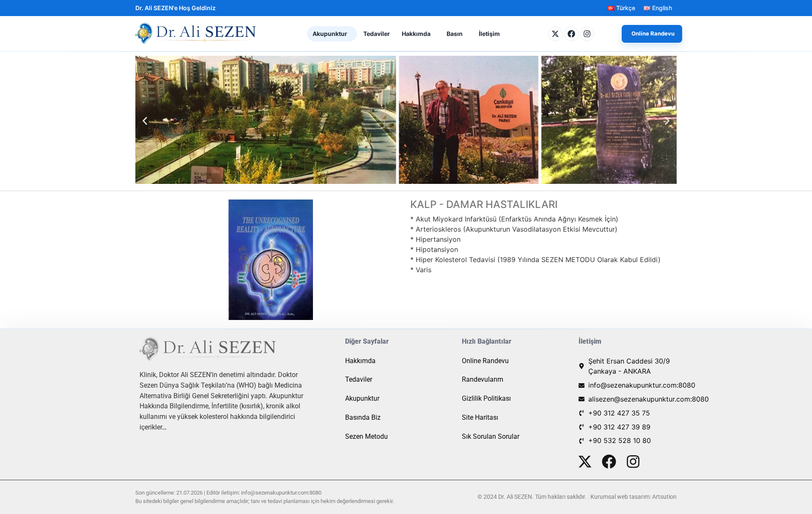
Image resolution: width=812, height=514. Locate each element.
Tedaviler (376, 33)
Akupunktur (330, 33)
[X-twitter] (555, 34)
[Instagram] (587, 34)
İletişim (489, 33)
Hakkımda (416, 33)
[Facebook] (571, 34)
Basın (455, 33)
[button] (332, 33)
